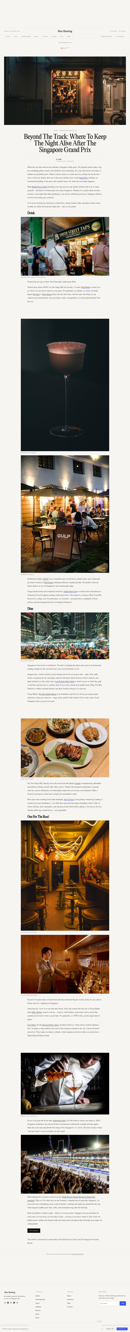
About (69, 1296)
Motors (54, 36)
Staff (59, 159)
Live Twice (31, 1024)
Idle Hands (85, 287)
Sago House (47, 294)
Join (122, 1303)
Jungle (77, 783)
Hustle (15, 36)
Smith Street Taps (70, 591)
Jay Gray (36, 294)
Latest (8, 36)
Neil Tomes (48, 582)
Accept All (122, 1329)
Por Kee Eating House (47, 694)
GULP (45, 579)
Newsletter (108, 36)
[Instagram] (5, 1303)
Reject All (110, 1329)
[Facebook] (8, 1303)
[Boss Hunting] (65, 31)
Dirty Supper (37, 1012)
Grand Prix (83, 177)
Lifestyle (45, 36)
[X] (11, 1303)
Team (69, 1303)
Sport (69, 36)
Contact (70, 1307)
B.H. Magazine (119, 36)
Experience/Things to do (68, 130)
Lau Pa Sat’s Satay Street (64, 681)
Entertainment (26, 36)
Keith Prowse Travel (39, 186)
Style (61, 36)
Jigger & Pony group (50, 1024)
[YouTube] (14, 1303)
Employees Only (59, 1120)
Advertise (70, 1299)
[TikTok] (17, 1303)
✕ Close (99, 1321)
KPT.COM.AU (34, 1230)
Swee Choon (69, 799)
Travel (36, 36)
